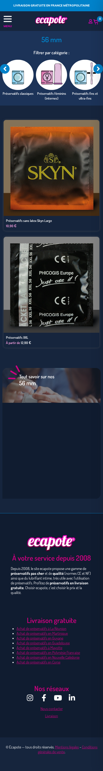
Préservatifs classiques (18, 93)
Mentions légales (67, 747)
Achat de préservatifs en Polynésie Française (48, 652)
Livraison (51, 715)
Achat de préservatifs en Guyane (40, 638)
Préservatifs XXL (17, 337)
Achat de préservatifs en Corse (38, 662)
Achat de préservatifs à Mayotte (39, 647)
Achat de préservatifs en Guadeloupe (43, 643)
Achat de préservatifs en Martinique (42, 633)
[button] (16, 19)
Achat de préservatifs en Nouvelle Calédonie (48, 657)
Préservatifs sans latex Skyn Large (29, 221)
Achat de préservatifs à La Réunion (41, 628)
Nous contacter (51, 708)
